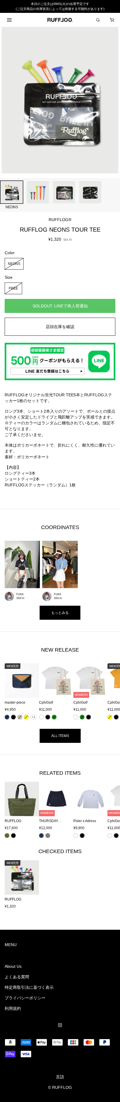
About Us (13, 966)
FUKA (20, 594)
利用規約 (13, 1008)
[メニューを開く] (9, 20)
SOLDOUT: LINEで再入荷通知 (60, 306)
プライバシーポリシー (25, 998)
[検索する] (98, 20)
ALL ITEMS (60, 736)
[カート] (112, 20)
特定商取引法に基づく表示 (29, 987)
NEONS (14, 263)
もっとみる (60, 613)
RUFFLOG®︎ (60, 219)
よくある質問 (17, 976)
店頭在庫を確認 (60, 326)
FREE (13, 288)
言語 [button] (60, 1077)
